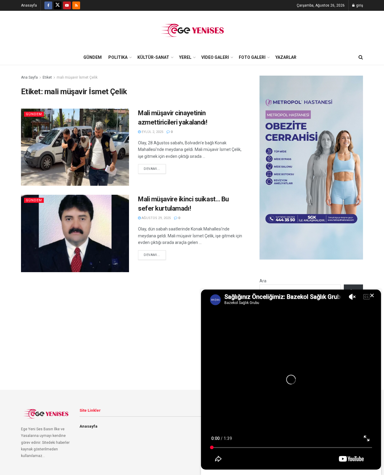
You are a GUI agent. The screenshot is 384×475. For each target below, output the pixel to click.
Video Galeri (215, 57)
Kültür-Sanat (153, 57)
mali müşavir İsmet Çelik (77, 77)
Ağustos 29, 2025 (156, 218)
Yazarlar (285, 57)
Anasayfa (29, 5)
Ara (263, 280)
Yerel (185, 57)
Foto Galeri (252, 57)
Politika (118, 57)
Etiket (47, 77)
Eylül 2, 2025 (152, 132)
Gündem (92, 57)
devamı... (152, 169)
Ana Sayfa (29, 77)
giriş (359, 5)
